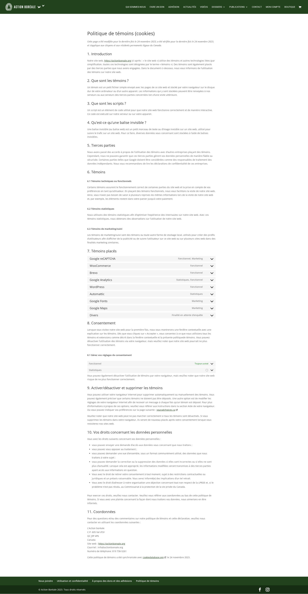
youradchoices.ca (166, 409)
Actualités (189, 7)
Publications (237, 7)
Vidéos (204, 7)
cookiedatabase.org (153, 557)
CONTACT (257, 7)
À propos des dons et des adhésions (112, 580)
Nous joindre (45, 580)
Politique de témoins (147, 580)
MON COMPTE (273, 7)
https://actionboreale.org (117, 60)
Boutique (289, 7)
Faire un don (157, 7)
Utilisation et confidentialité (72, 580)
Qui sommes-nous (136, 7)
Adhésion (173, 7)
